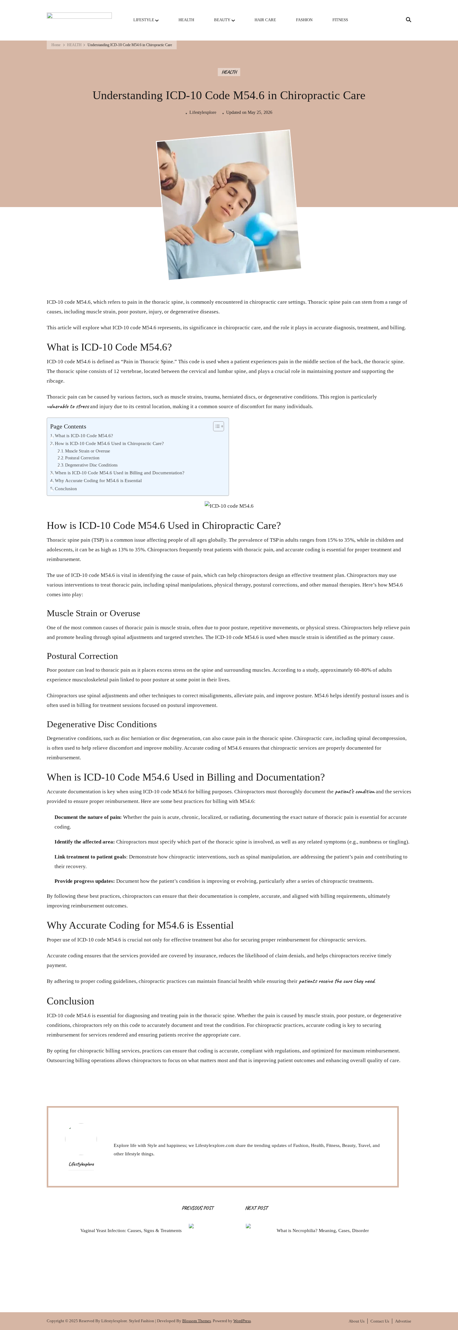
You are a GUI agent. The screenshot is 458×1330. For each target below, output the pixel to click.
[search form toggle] (406, 20)
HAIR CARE (265, 19)
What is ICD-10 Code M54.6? (84, 435)
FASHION (304, 19)
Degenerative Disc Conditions (91, 465)
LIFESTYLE (143, 19)
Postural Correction (82, 458)
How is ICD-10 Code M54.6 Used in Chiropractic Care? (109, 443)
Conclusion (66, 488)
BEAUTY (222, 19)
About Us (357, 1321)
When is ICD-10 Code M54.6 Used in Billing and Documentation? (119, 472)
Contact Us (379, 1321)
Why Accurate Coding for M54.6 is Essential (98, 480)
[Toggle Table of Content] (215, 426)
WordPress (242, 1320)
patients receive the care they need (336, 981)
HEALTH (186, 19)
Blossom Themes (196, 1320)
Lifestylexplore (202, 112)
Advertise (403, 1321)
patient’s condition (355, 791)
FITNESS (340, 19)
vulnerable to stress (68, 406)
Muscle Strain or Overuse (87, 451)
